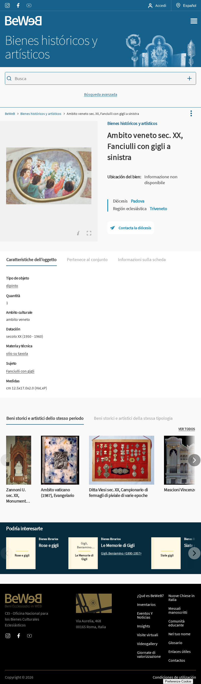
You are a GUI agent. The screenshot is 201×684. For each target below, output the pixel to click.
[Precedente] (6, 460)
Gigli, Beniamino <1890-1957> (121, 553)
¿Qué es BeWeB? (150, 595)
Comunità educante (176, 623)
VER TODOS (186, 429)
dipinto (12, 285)
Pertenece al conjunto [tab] (87, 259)
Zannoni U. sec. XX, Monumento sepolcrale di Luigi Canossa (17, 450)
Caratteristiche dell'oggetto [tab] (31, 259)
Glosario (175, 642)
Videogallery (147, 643)
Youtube (29, 2)
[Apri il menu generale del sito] (194, 21)
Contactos (176, 660)
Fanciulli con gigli (20, 371)
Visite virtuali (147, 634)
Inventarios (146, 604)
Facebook (18, 2)
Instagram (7, 2)
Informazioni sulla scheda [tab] (142, 259)
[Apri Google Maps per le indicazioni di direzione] (94, 603)
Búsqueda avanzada (100, 94)
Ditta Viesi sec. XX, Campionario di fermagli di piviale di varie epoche (116, 441)
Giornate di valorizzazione (149, 654)
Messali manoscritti (177, 610)
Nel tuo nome (179, 633)
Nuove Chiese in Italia (181, 597)
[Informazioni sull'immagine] (78, 233)
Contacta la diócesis (135, 227)
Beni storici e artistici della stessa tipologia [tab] (133, 418)
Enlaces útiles (179, 651)
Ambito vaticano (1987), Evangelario (56, 441)
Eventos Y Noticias (145, 615)
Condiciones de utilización (174, 677)
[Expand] (89, 233)
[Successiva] (194, 460)
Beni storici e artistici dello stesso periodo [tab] (45, 418)
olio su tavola (17, 353)
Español (189, 5)
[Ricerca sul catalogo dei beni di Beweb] (100, 79)
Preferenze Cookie (178, 681)
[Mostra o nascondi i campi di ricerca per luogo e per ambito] (191, 78)
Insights (143, 626)
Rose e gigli (15, 540)
